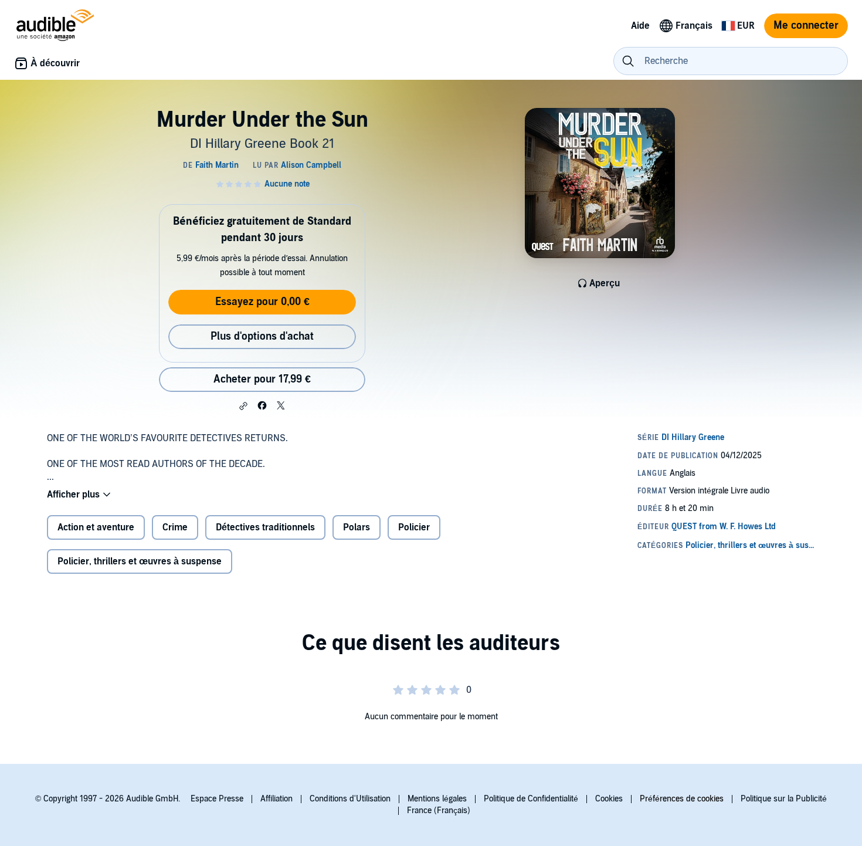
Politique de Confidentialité (531, 799)
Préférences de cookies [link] (682, 799)
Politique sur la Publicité (784, 799)
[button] (243, 406)
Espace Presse (217, 799)
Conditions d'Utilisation (350, 799)
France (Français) (438, 810)
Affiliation (276, 799)
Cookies (609, 799)
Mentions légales (437, 799)
